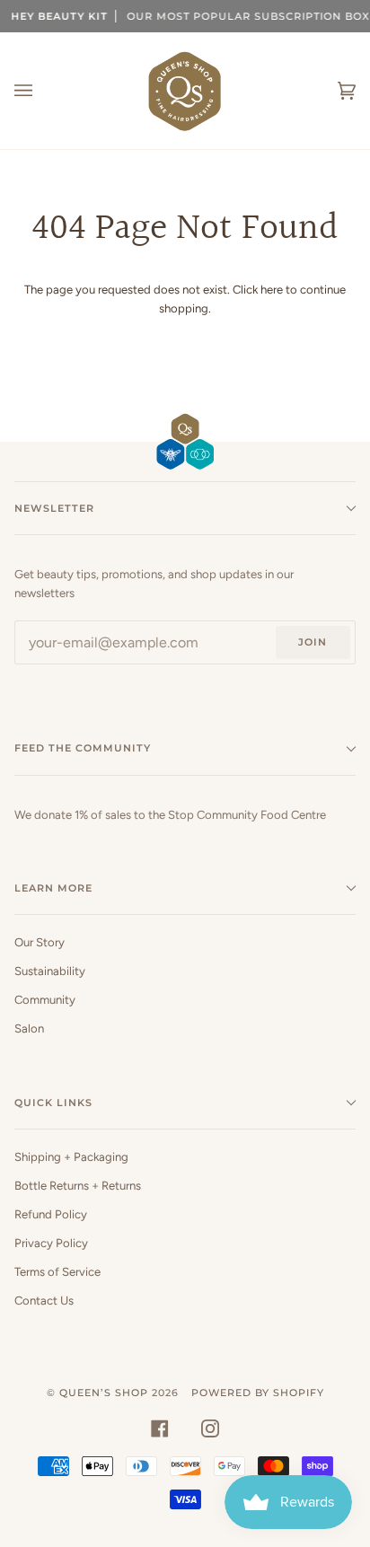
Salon (29, 1028)
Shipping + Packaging (71, 1157)
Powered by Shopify (257, 1392)
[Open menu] (41, 90)
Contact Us (44, 1300)
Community (44, 999)
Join (312, 642)
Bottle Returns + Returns (77, 1185)
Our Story (39, 942)
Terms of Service (57, 1272)
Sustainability (49, 971)
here (271, 289)
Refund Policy (50, 1214)
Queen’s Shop (103, 1392)
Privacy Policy (51, 1243)
